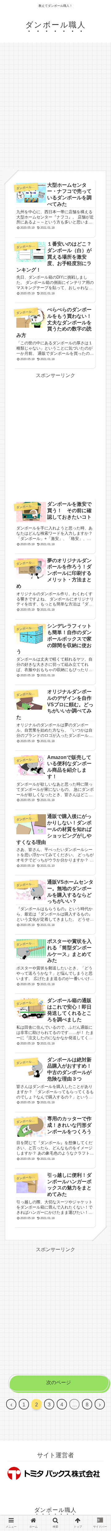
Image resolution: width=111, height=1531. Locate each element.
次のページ (58, 1382)
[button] (98, 912)
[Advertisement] (55, 106)
